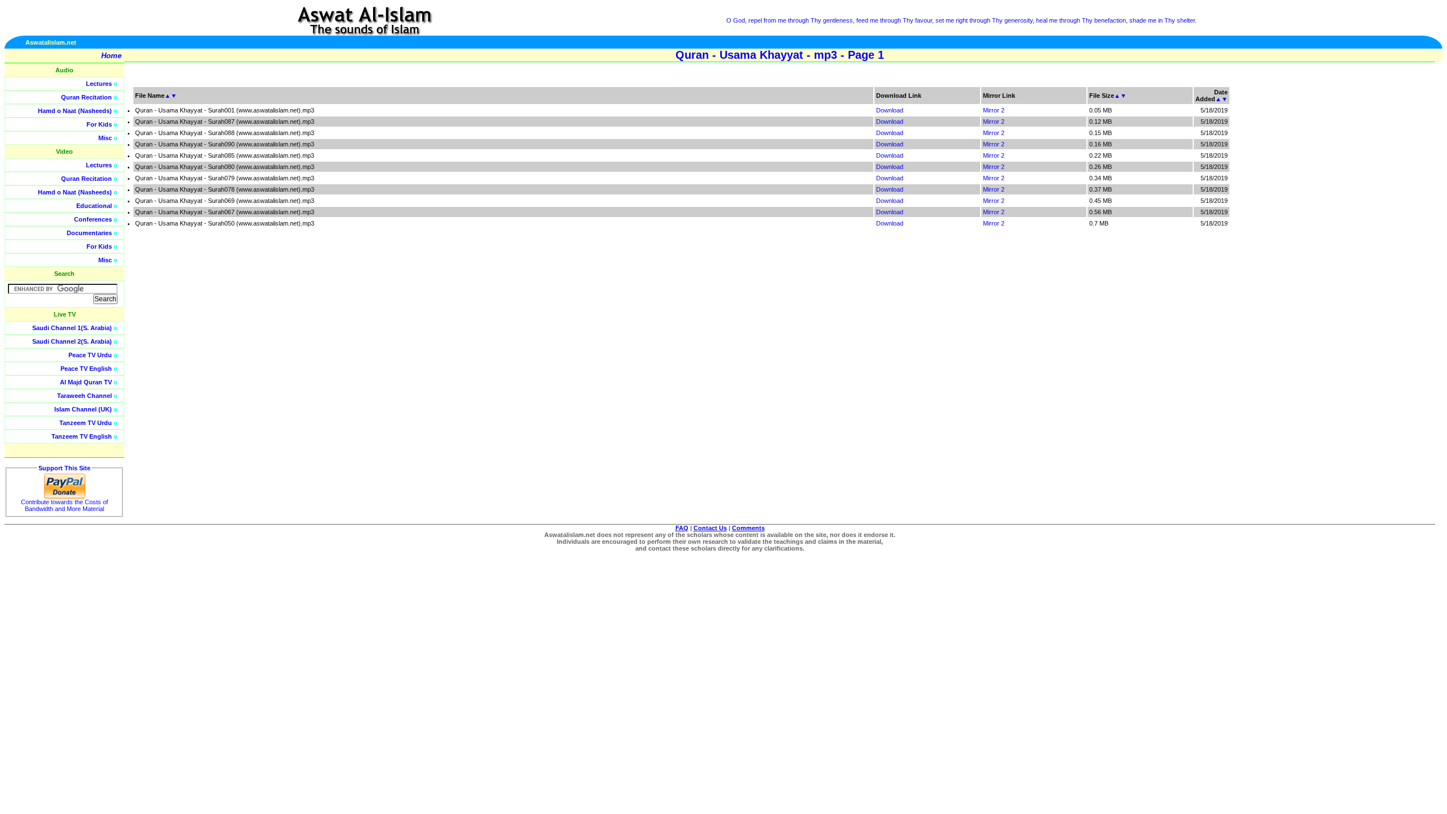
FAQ (681, 528)
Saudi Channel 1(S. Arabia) (72, 327)
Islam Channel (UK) (83, 409)
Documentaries (89, 233)
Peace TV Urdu (90, 355)
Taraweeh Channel (84, 395)
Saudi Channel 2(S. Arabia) (72, 341)
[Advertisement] (1393, 254)
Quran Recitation (86, 97)
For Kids (99, 124)
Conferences (93, 219)
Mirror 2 (993, 110)
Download (889, 110)
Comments (748, 528)
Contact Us (710, 528)
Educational (94, 205)
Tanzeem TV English (81, 436)
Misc (105, 138)
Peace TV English (86, 368)
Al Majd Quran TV (86, 382)
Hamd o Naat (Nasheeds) (75, 110)
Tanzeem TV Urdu (85, 422)
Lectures (99, 83)
